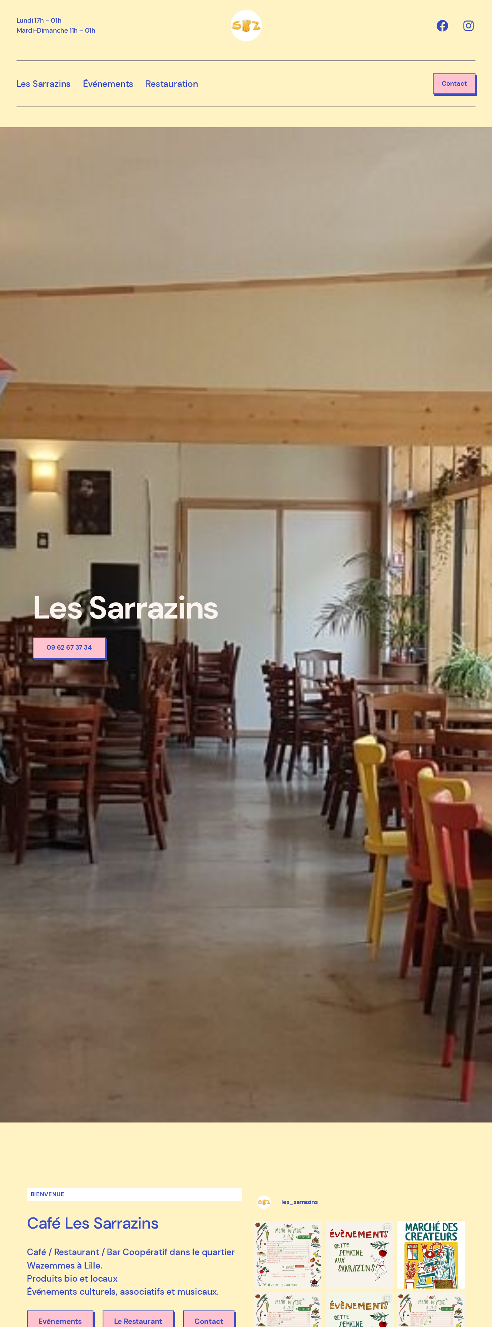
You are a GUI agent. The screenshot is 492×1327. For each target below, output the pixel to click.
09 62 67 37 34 (69, 647)
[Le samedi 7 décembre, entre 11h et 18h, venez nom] (431, 1255)
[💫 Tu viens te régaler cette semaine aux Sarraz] (288, 1255)
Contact (454, 83)
